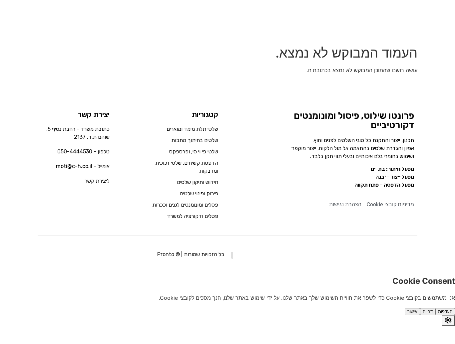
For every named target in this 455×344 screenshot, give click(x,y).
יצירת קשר (94, 114)
